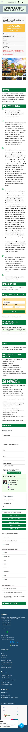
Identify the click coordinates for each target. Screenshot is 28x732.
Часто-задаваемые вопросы (8, 680)
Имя (4, 450)
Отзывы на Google (6, 660)
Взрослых (5, 304)
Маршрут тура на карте (9, 499)
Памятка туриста (5, 682)
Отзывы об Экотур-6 (6, 675)
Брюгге (5, 564)
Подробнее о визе (18, 349)
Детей (16, 304)
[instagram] (4, 632)
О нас (2, 653)
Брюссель (6, 567)
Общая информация (8, 496)
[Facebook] (2, 632)
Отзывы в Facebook (6, 667)
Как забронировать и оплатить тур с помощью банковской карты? (14, 597)
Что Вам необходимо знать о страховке (13, 592)
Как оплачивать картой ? (8, 703)
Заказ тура (5, 506)
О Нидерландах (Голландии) (10, 540)
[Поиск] (22, 2)
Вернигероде (7, 556)
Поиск (14, 311)
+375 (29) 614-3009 (11, 2)
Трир (5, 575)
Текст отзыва (6, 435)
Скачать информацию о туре (12, 512)
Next (24, 67)
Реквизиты (4, 655)
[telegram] (7, 632)
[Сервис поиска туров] (14, 642)
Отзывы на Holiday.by (6, 662)
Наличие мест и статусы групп (9, 697)
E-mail (4, 456)
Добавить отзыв (14, 472)
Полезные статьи (5, 677)
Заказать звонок (14, 518)
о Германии (6, 544)
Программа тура (7, 503)
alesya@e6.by (13, 482)
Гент (5, 560)
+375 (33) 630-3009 (6, 626)
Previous (3, 67)
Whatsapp (12, 489)
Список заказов (5, 695)
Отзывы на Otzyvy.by (6, 664)
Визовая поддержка (6, 684)
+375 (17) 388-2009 (6, 622)
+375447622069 (13, 484)
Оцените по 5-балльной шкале (10, 444)
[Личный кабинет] (19, 2)
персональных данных (9, 470)
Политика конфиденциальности (7, 639)
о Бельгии (6, 536)
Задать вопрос (14, 515)
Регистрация (4, 692)
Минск (5, 552)
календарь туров (14, 525)
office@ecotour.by (6, 628)
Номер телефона (7, 463)
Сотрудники (4, 657)
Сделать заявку (14, 522)
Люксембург (6, 571)
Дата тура (6, 299)
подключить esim (14, 528)
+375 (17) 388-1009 (6, 620)
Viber (11, 487)
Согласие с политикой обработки (11, 470)
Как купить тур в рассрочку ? (10, 588)
